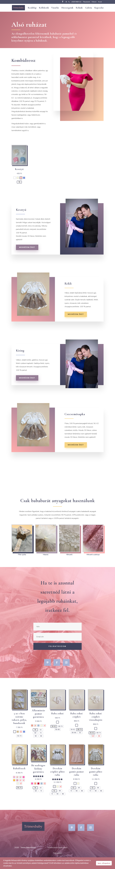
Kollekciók (44, 8)
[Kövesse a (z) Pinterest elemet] (47, 662)
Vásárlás (55, 8)
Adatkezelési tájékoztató (57, 847)
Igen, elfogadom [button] (104, 863)
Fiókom (94, 2)
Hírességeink (67, 8)
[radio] (14, 178)
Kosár (100, 2)
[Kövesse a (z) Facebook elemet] (56, 662)
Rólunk (79, 8)
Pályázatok (86, 2)
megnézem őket (27, 247)
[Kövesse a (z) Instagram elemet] (66, 662)
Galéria (88, 8)
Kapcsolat (99, 8)
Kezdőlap (32, 8)
